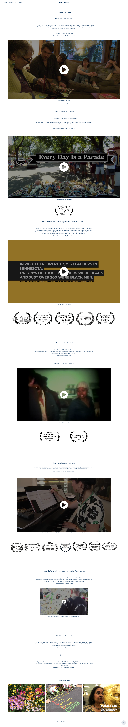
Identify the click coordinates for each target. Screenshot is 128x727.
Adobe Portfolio (67, 722)
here (70, 104)
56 (61, 655)
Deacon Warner (64, 2)
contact (20, 2)
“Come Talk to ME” (39, 25)
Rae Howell (84, 533)
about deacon (12, 2)
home (5, 2)
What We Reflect (61, 635)
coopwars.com (70, 363)
